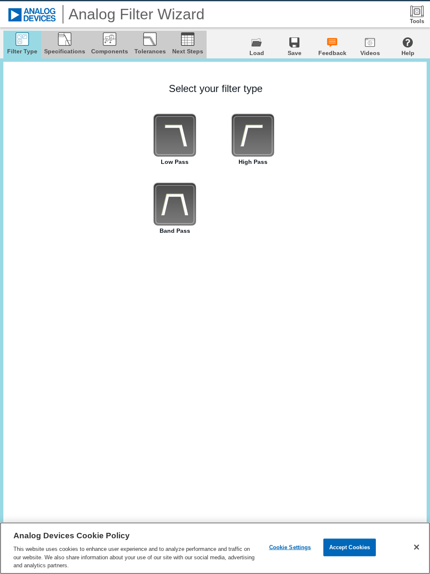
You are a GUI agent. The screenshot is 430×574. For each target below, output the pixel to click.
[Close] (416, 547)
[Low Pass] (174, 135)
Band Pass (175, 230)
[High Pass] (253, 135)
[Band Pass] (174, 204)
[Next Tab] (411, 309)
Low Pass (175, 161)
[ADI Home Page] (32, 14)
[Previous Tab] (20, 309)
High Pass (253, 161)
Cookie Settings (290, 547)
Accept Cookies (349, 547)
